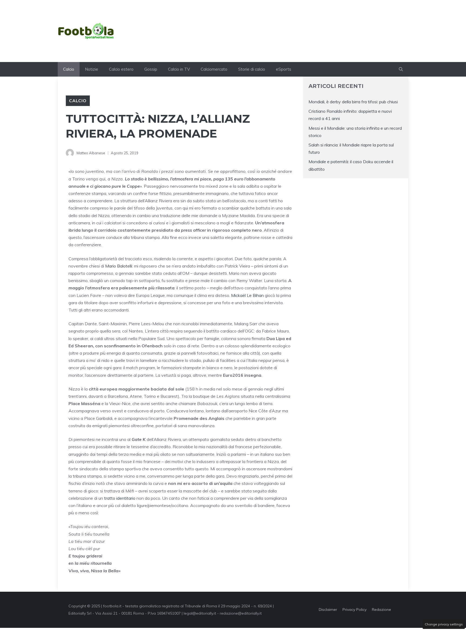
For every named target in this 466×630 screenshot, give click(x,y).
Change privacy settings (444, 624)
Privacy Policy (354, 609)
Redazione (381, 609)
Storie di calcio (251, 69)
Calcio (68, 69)
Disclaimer (328, 609)
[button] (400, 69)
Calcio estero (121, 69)
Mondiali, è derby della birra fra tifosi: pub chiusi (353, 101)
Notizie (91, 69)
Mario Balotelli (118, 266)
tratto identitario (119, 498)
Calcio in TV (179, 69)
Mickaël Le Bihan (247, 295)
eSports (283, 69)
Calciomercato (214, 69)
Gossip (150, 69)
